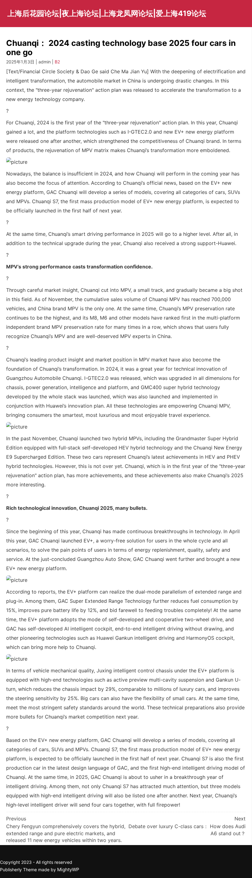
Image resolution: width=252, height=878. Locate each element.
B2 (57, 61)
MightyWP (68, 869)
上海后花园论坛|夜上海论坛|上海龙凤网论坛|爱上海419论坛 (106, 13)
